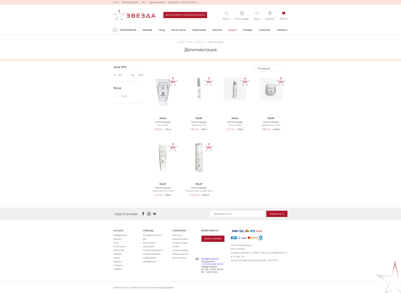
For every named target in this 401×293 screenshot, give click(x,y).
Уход (162, 29)
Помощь (148, 230)
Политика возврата (153, 250)
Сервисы (282, 29)
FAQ (143, 2)
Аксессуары (178, 29)
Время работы (210, 230)
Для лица (201, 42)
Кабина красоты (180, 253)
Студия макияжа (180, 250)
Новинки (264, 29)
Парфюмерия (128, 29)
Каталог (181, 42)
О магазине (179, 230)
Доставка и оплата (130, 2)
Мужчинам (199, 29)
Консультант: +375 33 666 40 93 (183, 2)
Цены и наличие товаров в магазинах (185, 15)
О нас (116, 2)
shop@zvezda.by (210, 258)
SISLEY (124, 96)
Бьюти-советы (179, 257)
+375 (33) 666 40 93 (212, 264)
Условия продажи (151, 253)
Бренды (247, 29)
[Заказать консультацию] (115, 30)
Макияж (147, 29)
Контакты (177, 235)
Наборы (217, 29)
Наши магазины (180, 238)
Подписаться (277, 214)
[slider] (113, 71)
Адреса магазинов (157, 2)
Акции (233, 29)
